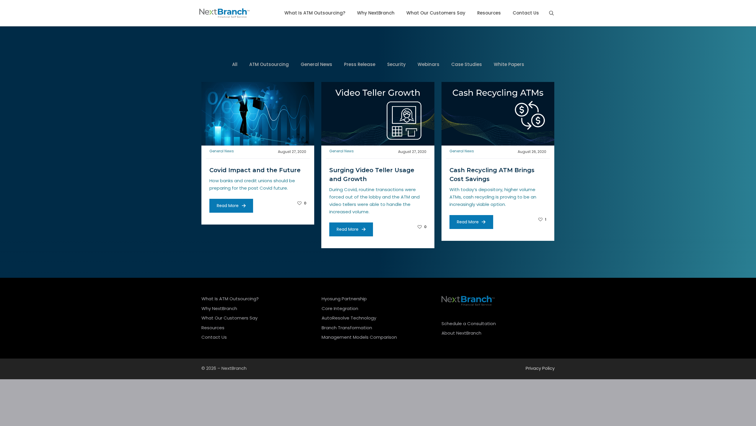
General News (221, 151)
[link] (257, 114)
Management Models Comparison (359, 337)
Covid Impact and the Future (255, 170)
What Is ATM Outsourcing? (230, 299)
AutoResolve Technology (349, 318)
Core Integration (340, 308)
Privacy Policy (540, 368)
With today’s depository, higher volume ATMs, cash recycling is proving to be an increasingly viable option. (492, 196)
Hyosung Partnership (344, 299)
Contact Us (214, 337)
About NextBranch (461, 333)
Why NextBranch (219, 308)
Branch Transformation (347, 328)
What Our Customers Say (229, 318)
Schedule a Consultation (468, 323)
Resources (212, 328)
